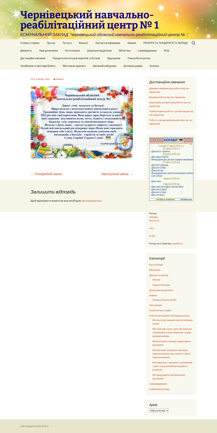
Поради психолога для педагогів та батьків (76, 58)
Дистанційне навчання (32, 58)
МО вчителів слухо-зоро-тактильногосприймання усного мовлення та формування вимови (172, 332)
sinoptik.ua (177, 243)
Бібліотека (125, 50)
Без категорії (156, 264)
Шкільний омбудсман (104, 65)
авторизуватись (92, 200)
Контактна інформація (107, 43)
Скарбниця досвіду (159, 389)
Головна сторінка (29, 43)
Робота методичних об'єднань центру (169, 315)
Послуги (67, 43)
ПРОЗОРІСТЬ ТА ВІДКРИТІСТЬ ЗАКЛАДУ (165, 43)
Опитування (155, 305)
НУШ (166, 50)
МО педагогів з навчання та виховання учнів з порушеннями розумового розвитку (172, 366)
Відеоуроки (113, 58)
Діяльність (26, 50)
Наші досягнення (48, 50)
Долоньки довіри (133, 65)
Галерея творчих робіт (165, 299)
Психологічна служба (160, 310)
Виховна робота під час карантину (167, 97)
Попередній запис (46, 174)
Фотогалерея (72, 50)
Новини (131, 43)
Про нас (51, 43)
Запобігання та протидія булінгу (37, 65)
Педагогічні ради (161, 284)
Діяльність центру (158, 275)
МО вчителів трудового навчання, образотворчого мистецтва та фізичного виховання (172, 354)
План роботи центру (138, 58)
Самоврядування (147, 50)
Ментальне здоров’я (74, 65)
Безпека (154, 65)
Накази (156, 279)
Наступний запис (117, 174)
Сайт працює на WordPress (34, 426)
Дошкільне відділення (99, 50)
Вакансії (83, 43)
